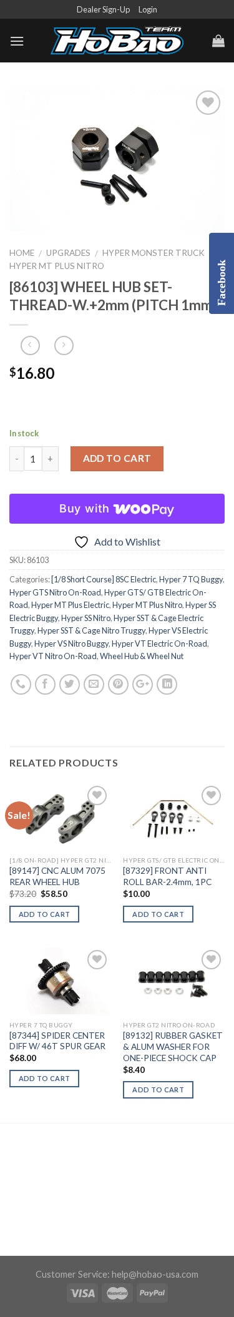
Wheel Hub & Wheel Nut (141, 656)
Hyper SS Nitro (85, 618)
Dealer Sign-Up (103, 9)
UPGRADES (68, 253)
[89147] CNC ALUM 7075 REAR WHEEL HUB (57, 876)
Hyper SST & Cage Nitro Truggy (91, 630)
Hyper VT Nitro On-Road (53, 656)
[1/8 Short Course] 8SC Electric (103, 579)
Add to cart (117, 458)
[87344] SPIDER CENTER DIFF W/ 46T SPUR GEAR (57, 1041)
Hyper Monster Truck (153, 253)
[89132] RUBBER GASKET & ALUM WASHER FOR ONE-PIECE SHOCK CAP (173, 1046)
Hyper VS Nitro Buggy (71, 644)
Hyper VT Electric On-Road (159, 644)
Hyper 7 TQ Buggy (191, 579)
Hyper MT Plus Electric (70, 605)
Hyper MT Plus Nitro (56, 266)
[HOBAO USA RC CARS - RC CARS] (117, 41)
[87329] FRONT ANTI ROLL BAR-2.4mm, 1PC (167, 876)
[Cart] (218, 40)
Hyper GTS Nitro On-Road (55, 592)
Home (21, 253)
